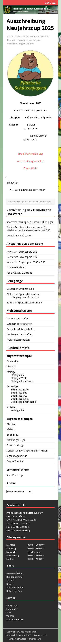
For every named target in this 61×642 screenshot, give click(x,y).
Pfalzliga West (18, 378)
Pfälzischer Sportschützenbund (23, 294)
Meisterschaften (14, 573)
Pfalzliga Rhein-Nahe (22, 381)
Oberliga (11, 366)
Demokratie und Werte (19, 235)
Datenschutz (40, 635)
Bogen (9, 584)
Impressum (35, 638)
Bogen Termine (15, 461)
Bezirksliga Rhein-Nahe (23, 401)
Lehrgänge (11, 605)
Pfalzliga (11, 371)
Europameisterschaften (19, 323)
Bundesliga (12, 361)
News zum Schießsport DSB (21, 251)
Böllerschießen (14, 590)
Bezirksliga (12, 386)
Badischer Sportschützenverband (24, 302)
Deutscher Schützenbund (20, 288)
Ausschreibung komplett (30, 161)
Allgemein (26, 40)
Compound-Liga (15, 445)
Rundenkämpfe (14, 576)
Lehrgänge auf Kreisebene (25, 297)
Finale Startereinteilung (30, 153)
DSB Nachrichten (15, 267)
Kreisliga (11, 407)
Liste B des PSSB (14, 619)
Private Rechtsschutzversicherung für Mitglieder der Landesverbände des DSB (28, 229)
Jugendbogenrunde (16, 455)
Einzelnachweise (17, 638)
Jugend (37, 40)
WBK (8, 612)
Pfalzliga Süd (18, 375)
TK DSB (10, 616)
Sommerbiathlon (15, 587)
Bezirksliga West (20, 398)
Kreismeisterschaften (18, 339)
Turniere (10, 580)
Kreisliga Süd (18, 410)
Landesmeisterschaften (19, 334)
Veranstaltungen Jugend (20, 43)
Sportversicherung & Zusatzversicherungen (30, 222)
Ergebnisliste (30, 168)
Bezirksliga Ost (19, 395)
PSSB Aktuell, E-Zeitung (19, 272)
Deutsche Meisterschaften (20, 329)
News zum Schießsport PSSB (22, 256)
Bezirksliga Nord (20, 389)
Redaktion (12, 40)
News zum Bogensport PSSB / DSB (26, 262)
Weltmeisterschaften (17, 318)
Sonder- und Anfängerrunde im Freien (27, 450)
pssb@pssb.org (22, 530)
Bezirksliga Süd (19, 392)
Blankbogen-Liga (15, 440)
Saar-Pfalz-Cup (14, 475)
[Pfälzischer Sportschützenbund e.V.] (30, 11)
